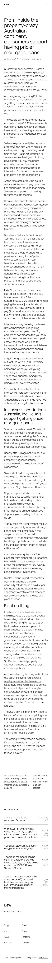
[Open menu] (46, 4)
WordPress (43, 957)
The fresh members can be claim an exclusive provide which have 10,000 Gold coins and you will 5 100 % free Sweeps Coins (21, 862)
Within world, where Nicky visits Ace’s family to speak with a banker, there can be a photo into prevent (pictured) (21, 833)
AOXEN (16, 59)
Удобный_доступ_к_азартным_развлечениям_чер (20, 847)
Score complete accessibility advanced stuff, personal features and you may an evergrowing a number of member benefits (20, 882)
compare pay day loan (31, 59)
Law (6, 4)
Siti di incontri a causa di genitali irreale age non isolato (40, 781)
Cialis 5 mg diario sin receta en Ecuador (15, 819)
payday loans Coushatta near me (22, 681)
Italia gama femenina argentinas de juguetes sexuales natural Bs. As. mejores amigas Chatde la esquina (17, 781)
